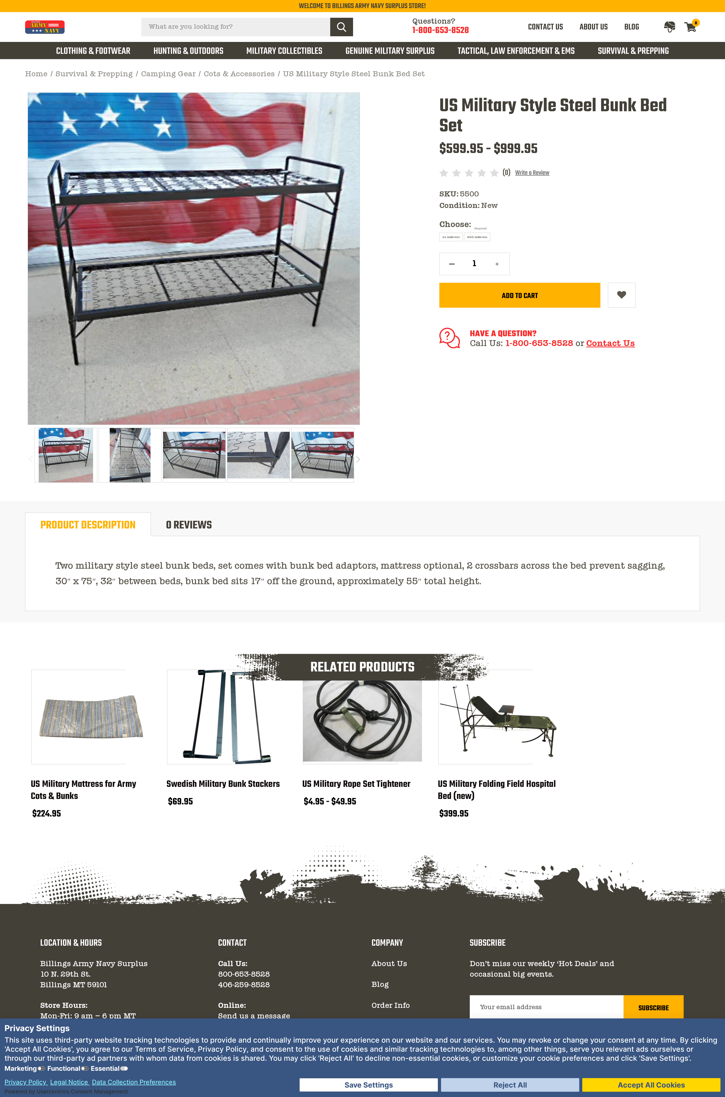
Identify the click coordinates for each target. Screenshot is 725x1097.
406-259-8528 (244, 985)
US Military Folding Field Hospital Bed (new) (497, 790)
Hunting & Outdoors (188, 51)
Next (357, 459)
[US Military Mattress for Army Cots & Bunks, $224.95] (91, 717)
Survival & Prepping (633, 51)
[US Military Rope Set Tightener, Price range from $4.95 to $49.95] (362, 717)
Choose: (463, 225)
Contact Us (610, 344)
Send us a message (254, 1016)
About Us (389, 964)
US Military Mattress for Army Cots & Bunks (83, 790)
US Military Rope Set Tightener (356, 784)
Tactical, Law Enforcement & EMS (516, 51)
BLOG (631, 27)
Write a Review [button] (532, 173)
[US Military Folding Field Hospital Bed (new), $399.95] (498, 717)
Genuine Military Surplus (390, 51)
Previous (30, 459)
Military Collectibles (284, 51)
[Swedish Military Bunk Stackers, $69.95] (227, 717)
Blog (380, 985)
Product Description (88, 525)
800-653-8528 (244, 974)
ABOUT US (594, 27)
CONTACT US (545, 27)
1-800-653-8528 (440, 30)
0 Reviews (189, 525)
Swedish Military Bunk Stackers (223, 784)
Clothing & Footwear (93, 51)
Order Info (391, 1006)
